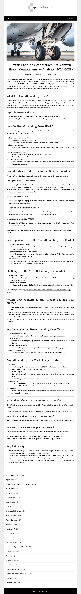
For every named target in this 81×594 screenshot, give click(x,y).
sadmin (53, 74)
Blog (7, 506)
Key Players (14, 329)
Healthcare (9, 524)
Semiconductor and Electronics (16, 574)
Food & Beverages (12, 520)
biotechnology (11, 502)
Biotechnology (11, 497)
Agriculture (10, 479)
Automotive (10, 488)
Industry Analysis (11, 542)
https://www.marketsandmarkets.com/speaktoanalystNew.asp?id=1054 (33, 439)
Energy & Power (11, 515)
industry (9, 538)
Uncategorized (11, 583)
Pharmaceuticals (11, 560)
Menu (71, 18)
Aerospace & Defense (13, 475)
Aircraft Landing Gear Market (21, 79)
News (8, 556)
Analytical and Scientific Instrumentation (19, 484)
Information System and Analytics (17, 547)
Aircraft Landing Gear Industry (20, 176)
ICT (7, 533)
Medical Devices (11, 551)
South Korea (10, 578)
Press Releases (11, 565)
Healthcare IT (10, 529)
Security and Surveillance (14, 569)
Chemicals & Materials (13, 511)
